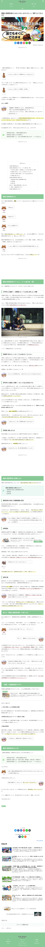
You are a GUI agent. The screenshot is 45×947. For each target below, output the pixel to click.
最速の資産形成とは (14, 165)
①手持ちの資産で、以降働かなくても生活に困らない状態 (23, 169)
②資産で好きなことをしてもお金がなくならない (21, 171)
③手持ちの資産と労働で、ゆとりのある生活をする (22, 173)
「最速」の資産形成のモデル (16, 187)
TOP (8, 939)
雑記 (8, 943)
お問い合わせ (36, 943)
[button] (42, 434)
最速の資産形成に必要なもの (16, 177)
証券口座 (13, 183)
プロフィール (22, 939)
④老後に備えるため (15, 175)
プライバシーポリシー (22, 943)
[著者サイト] (20, 837)
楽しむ (22, 941)
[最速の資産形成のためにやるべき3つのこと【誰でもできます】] (21, 43)
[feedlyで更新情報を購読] (22, 837)
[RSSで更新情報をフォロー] (25, 837)
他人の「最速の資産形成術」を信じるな (18, 185)
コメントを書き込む (23, 924)
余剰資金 (13, 181)
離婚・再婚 (8, 941)
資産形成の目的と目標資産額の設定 (18, 179)
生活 (37, 941)
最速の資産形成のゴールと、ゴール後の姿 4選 (20, 167)
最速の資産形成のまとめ (15, 189)
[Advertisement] (12, 57)
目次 (21, 163)
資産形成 (3, 806)
